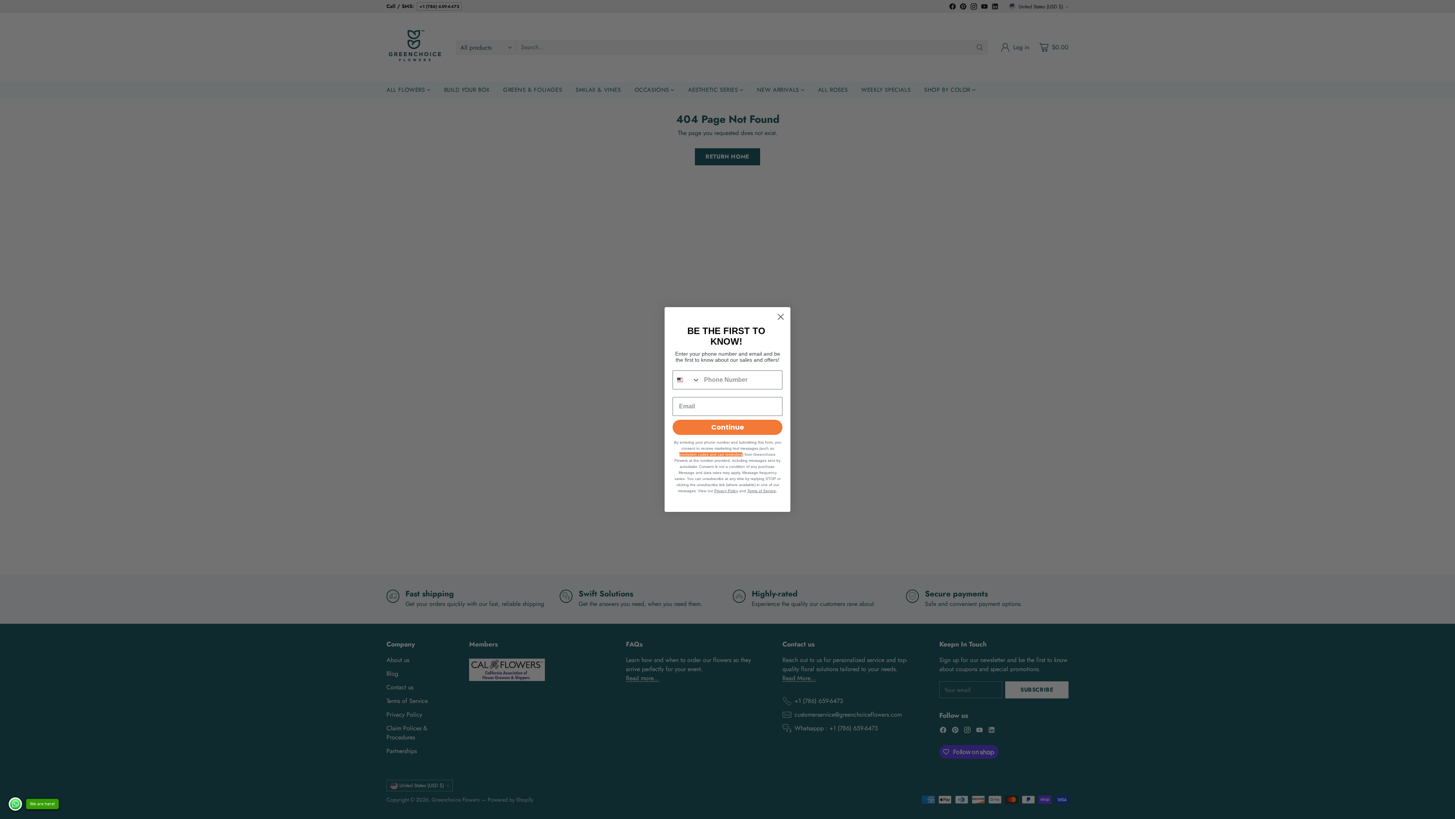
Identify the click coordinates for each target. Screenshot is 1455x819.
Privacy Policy (726, 491)
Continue (727, 427)
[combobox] (686, 380)
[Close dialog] (780, 316)
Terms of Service (761, 491)
